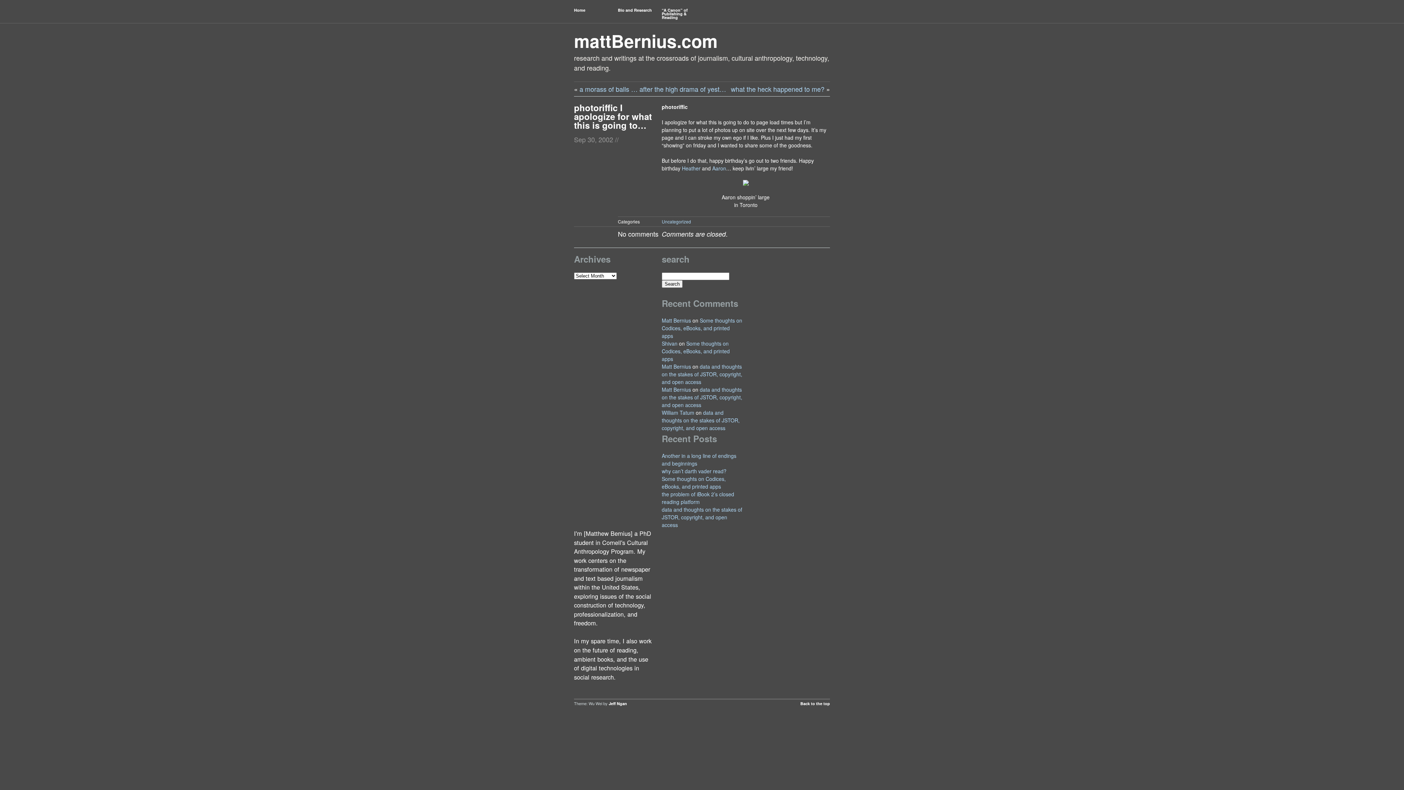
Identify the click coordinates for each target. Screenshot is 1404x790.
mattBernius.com (646, 40)
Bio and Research (635, 10)
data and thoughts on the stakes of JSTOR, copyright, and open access (702, 374)
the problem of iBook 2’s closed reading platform (698, 497)
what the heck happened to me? (777, 89)
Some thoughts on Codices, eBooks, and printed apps (702, 328)
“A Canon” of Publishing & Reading (675, 13)
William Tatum (678, 412)
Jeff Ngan (618, 703)
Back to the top (815, 703)
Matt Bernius (676, 320)
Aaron (719, 168)
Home (579, 10)
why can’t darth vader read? (694, 471)
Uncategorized (676, 221)
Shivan (670, 343)
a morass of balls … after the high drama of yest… (653, 89)
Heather (691, 168)
